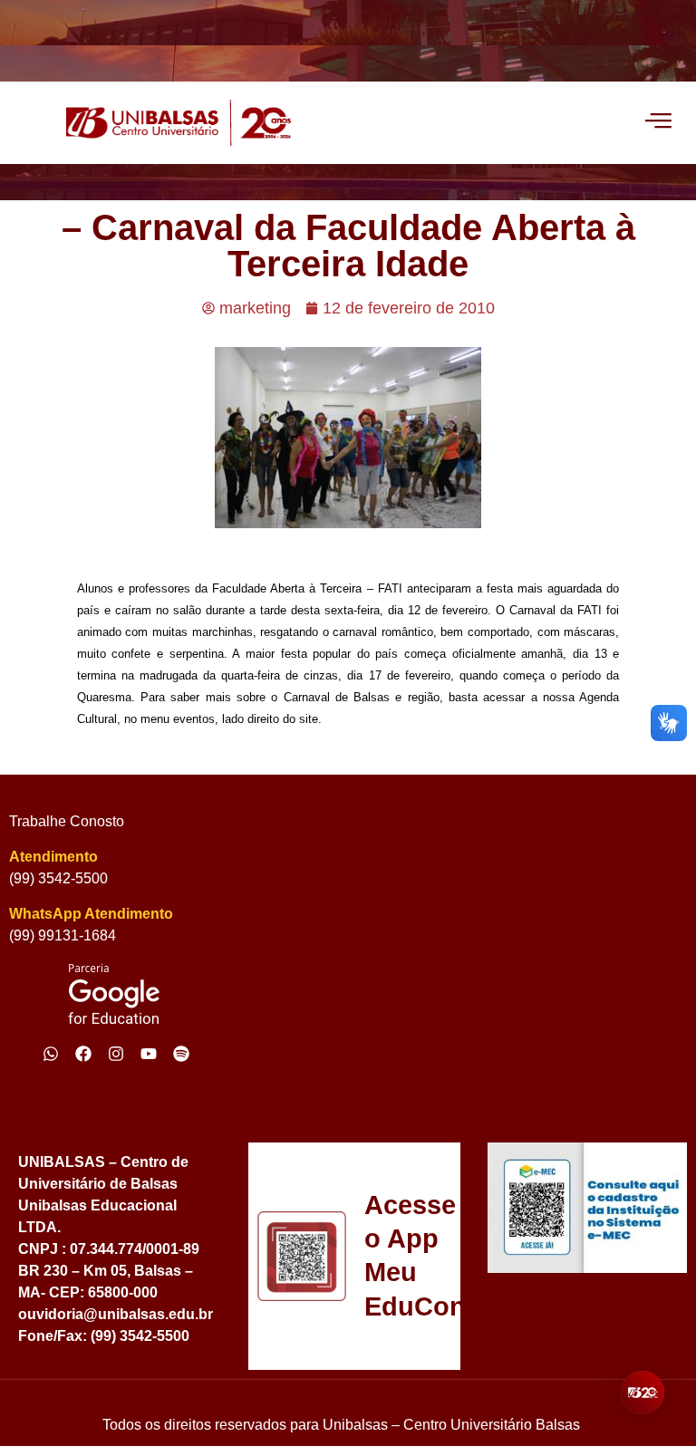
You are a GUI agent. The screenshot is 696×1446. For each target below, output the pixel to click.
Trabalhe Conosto (66, 821)
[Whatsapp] (50, 1053)
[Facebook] (83, 1053)
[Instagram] (116, 1053)
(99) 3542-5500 (58, 878)
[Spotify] (181, 1053)
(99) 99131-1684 (62, 935)
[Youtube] (148, 1053)
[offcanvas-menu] (658, 122)
